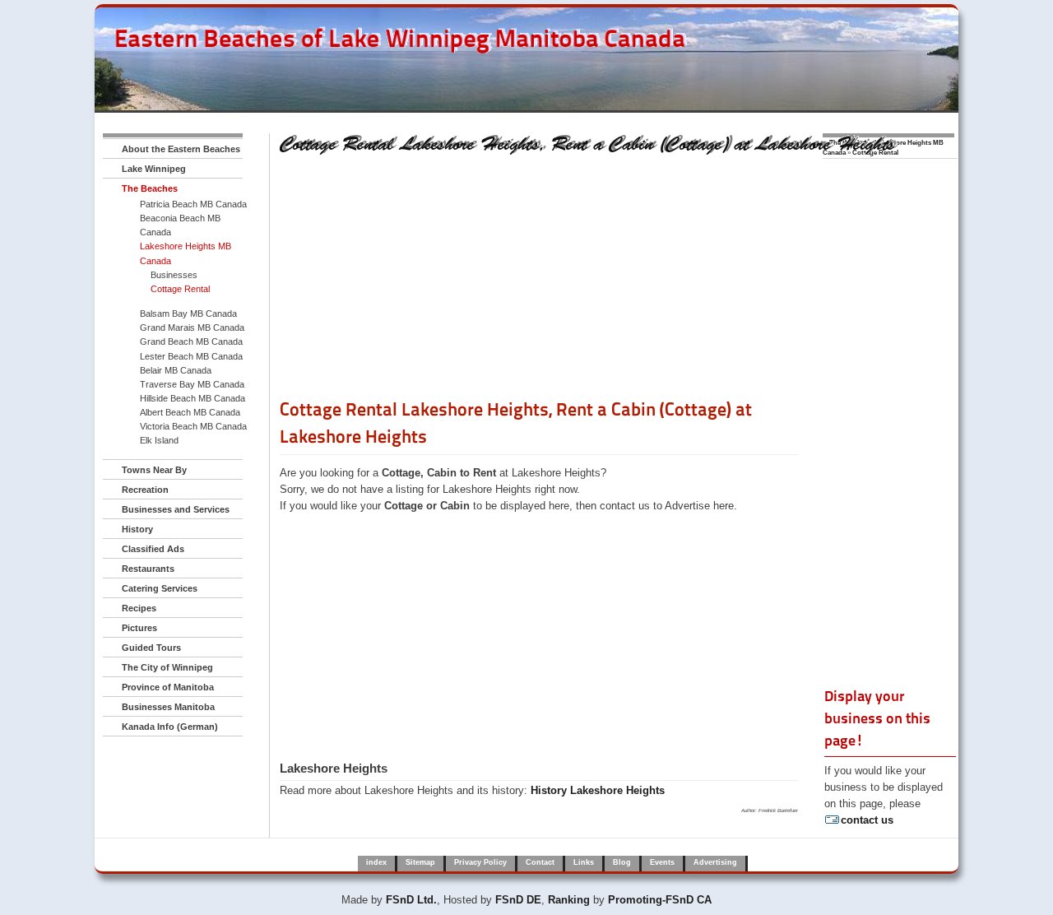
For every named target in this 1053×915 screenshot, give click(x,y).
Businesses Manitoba (168, 707)
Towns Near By (154, 470)
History (137, 529)
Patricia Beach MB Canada (193, 204)
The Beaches (150, 188)
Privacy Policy (480, 862)
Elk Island (159, 440)
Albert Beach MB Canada (190, 412)
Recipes (139, 608)
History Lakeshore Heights (598, 790)
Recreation (145, 490)
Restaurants (148, 569)
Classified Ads (153, 549)
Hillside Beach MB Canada (192, 398)
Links (583, 862)
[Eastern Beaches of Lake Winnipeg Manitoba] (391, 73)
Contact (540, 862)
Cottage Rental (180, 289)
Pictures (139, 628)
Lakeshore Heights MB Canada (185, 253)
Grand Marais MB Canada (192, 327)
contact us (867, 820)
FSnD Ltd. (411, 900)
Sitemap (420, 862)
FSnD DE (518, 900)
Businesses (174, 275)
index (376, 862)
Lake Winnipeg (154, 169)
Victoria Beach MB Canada (193, 426)
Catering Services (159, 588)
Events (662, 862)
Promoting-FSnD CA (660, 900)
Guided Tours (151, 648)
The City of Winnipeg (167, 667)
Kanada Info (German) (170, 727)
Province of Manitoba (168, 687)
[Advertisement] (539, 282)
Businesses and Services (176, 509)
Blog (622, 862)
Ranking (569, 900)
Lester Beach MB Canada (191, 356)
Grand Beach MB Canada (191, 341)
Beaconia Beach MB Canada (180, 225)
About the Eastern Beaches (181, 149)
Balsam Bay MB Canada (188, 313)
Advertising (715, 862)
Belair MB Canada (175, 370)
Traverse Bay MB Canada (192, 384)
